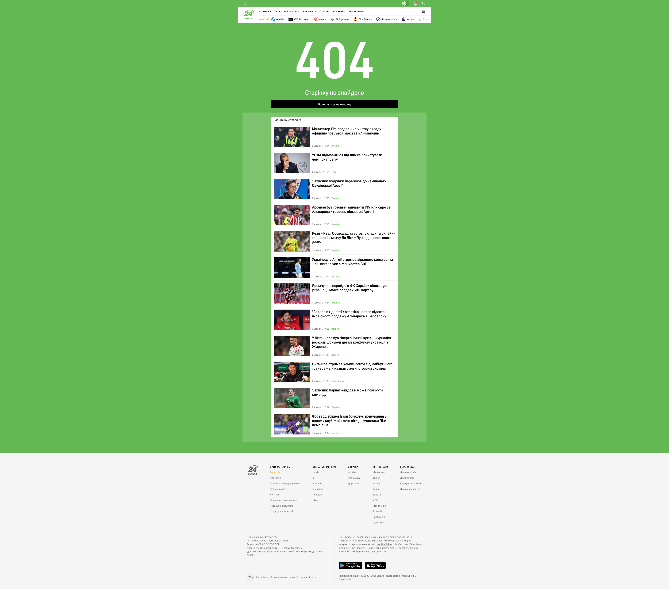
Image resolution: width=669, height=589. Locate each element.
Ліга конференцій (433, 19)
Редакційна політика (281, 505)
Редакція (275, 472)
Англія (410, 19)
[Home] (248, 18)
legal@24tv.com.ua (292, 547)
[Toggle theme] (406, 3)
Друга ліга (353, 483)
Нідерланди (338, 381)
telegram (317, 494)
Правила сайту (278, 489)
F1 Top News (342, 19)
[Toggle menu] (423, 11)
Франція (377, 511)
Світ (333, 172)
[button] (309, 11)
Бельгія (376, 494)
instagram (318, 489)
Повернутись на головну (334, 104)
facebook (318, 472)
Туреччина (378, 522)
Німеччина (378, 472)
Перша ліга (354, 477)
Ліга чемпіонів (389, 19)
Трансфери (356, 11)
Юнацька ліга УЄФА (411, 483)
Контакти (275, 494)
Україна (280, 19)
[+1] (246, 4)
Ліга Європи (365, 19)
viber (315, 500)
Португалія (378, 516)
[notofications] (415, 4)
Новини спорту (269, 11)
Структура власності (281, 511)
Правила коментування (283, 500)
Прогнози (338, 11)
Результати (291, 11)
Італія (334, 433)
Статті (324, 11)
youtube (317, 483)
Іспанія (322, 19)
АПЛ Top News (301, 19)
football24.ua (384, 544)
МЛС (375, 500)
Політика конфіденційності (285, 483)
